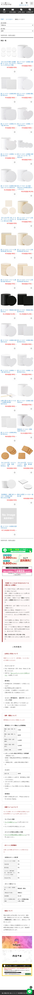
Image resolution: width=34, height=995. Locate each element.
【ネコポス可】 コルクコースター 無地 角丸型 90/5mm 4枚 (25, 464)
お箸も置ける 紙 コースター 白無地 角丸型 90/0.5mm (8, 402)
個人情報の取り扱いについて (9, 993)
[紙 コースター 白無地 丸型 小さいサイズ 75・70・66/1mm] (25, 144)
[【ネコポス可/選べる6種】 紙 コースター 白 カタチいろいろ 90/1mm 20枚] (9, 51)
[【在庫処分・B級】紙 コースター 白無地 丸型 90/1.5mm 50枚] (9, 484)
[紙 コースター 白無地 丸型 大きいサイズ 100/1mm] (9, 176)
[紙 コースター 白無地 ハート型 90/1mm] (25, 113)
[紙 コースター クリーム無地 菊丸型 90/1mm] (25, 239)
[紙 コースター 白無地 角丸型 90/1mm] (9, 83)
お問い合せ (21, 12)
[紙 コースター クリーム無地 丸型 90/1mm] (25, 207)
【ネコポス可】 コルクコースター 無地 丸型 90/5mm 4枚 (8, 464)
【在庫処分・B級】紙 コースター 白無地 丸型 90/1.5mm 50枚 (9, 496)
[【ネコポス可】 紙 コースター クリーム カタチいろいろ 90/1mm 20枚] (9, 207)
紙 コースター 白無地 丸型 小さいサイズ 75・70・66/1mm (25, 155)
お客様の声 (29, 12)
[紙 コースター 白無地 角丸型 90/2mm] (9, 422)
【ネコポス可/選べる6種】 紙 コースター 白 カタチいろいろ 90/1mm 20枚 (9, 63)
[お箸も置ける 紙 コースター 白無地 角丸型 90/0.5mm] (9, 390)
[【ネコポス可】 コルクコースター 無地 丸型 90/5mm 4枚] (9, 452)
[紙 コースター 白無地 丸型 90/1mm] (25, 51)
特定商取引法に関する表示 (25, 993)
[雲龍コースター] (25, 421)
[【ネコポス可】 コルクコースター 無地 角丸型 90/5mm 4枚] (25, 452)
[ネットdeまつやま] (6, 4)
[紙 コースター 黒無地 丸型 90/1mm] (9, 300)
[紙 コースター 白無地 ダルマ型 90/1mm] (9, 113)
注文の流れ (12, 12)
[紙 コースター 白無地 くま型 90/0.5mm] (25, 360)
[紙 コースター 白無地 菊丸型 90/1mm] (25, 83)
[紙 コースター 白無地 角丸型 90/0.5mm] (25, 330)
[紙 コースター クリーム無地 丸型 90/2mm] (9, 269)
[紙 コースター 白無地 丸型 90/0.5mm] (9, 330)
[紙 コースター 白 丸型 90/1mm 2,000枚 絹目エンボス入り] (25, 176)
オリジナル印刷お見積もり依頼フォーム (15, 834)
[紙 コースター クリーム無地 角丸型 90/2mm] (25, 269)
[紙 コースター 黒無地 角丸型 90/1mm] (25, 300)
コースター (9, 19)
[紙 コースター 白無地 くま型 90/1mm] (9, 144)
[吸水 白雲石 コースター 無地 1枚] (25, 484)
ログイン (21, 5)
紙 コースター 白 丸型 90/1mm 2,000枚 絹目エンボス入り (24, 187)
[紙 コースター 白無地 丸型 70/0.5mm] (9, 516)
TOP (4, 12)
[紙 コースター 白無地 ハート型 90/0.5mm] (9, 360)
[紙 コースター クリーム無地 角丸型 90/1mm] (9, 239)
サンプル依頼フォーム (11, 822)
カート (26, 5)
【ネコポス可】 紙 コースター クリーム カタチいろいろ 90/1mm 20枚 (8, 219)
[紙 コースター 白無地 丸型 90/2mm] (25, 390)
